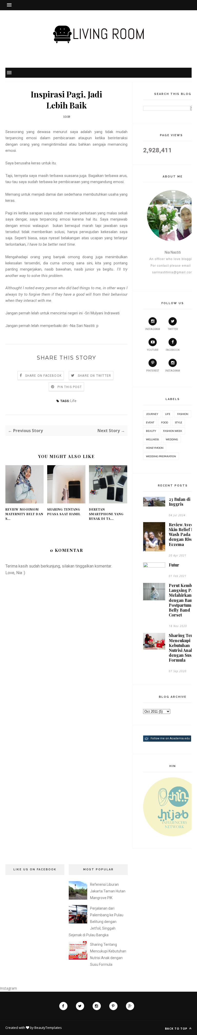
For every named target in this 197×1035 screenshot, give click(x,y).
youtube (153, 350)
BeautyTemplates (48, 1027)
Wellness (152, 439)
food (164, 422)
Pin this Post (69, 387)
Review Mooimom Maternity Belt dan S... (24, 514)
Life (73, 401)
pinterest (152, 370)
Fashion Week (172, 430)
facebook (173, 350)
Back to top (176, 1028)
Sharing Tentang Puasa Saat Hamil (64, 511)
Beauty (151, 430)
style (178, 422)
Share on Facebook (43, 375)
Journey (152, 413)
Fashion (182, 413)
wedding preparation (161, 456)
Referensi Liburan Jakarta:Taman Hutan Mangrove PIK (107, 891)
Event (150, 422)
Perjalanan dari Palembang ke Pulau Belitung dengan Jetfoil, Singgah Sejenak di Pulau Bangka (96, 921)
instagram (152, 329)
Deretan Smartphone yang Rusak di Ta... (106, 514)
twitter (173, 329)
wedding (172, 439)
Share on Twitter (94, 375)
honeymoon (154, 447)
